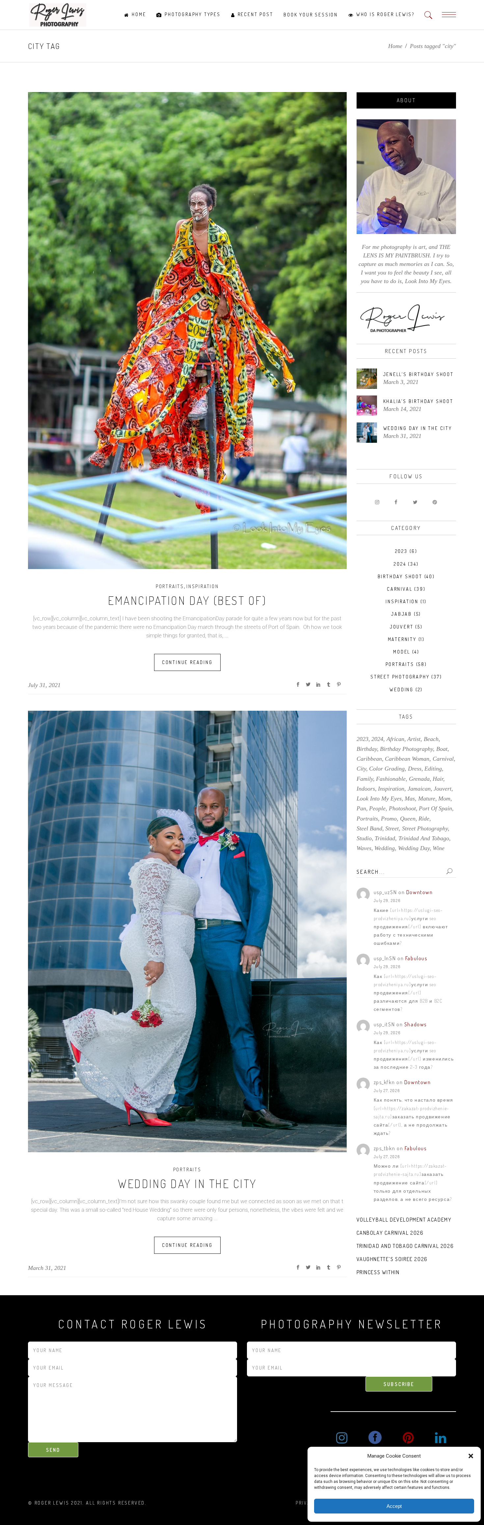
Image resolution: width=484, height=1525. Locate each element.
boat (441, 749)
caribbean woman (407, 758)
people (377, 808)
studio (364, 838)
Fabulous (416, 958)
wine (438, 848)
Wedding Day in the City (187, 1183)
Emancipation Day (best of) (187, 600)
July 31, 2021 (44, 685)
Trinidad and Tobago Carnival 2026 (405, 1246)
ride (423, 818)
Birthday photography (406, 749)
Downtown (419, 892)
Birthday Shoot (400, 576)
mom (444, 798)
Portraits (170, 586)
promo (389, 818)
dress (414, 768)
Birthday (367, 749)
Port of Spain (435, 808)
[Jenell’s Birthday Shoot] (367, 379)
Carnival (399, 589)
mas (410, 798)
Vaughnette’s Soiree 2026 (392, 1259)
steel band (369, 828)
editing (433, 768)
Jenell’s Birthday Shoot (418, 374)
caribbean (369, 758)
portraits (367, 818)
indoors (366, 788)
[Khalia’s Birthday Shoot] (367, 405)
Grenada (419, 778)
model (401, 652)
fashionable (391, 778)
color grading (387, 768)
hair (438, 778)
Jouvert (402, 627)
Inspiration (202, 586)
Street (392, 828)
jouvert (442, 788)
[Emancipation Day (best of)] (187, 330)
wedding (402, 689)
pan (361, 808)
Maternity (402, 639)
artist (413, 739)
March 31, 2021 (47, 1268)
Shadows (415, 1024)
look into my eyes (379, 798)
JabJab (401, 614)
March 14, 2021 (402, 409)
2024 (400, 564)
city (361, 768)
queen (408, 818)
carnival (443, 758)
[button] (471, 1456)
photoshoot (402, 808)
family (365, 778)
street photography (425, 828)
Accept (394, 1506)
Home (395, 46)
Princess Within (378, 1272)
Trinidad (385, 838)
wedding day (414, 848)
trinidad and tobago (423, 838)
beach (431, 739)
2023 (401, 551)
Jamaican (419, 788)
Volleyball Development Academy (404, 1219)
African (395, 739)
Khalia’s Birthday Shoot (418, 401)
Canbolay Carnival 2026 (390, 1232)
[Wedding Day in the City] (187, 931)
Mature (426, 798)
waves (364, 848)
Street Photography (399, 676)
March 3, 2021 (400, 382)
